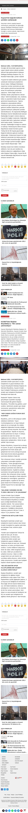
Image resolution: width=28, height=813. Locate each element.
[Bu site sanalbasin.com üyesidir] (18, 777)
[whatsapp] (8, 40)
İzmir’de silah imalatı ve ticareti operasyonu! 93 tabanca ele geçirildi (12, 284)
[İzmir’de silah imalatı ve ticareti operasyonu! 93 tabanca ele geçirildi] (14, 274)
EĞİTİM (3, 756)
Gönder (5, 195)
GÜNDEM (17, 758)
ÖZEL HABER (5, 762)
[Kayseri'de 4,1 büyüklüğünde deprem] (14, 253)
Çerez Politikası (19, 794)
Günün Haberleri (14, 768)
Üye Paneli (12, 766)
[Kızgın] (15, 164)
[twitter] (5, 40)
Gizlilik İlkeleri (6, 797)
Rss (5, 794)
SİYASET (4, 764)
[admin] (7, 789)
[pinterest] (17, 40)
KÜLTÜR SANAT (19, 760)
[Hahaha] (18, 164)
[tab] (4, 173)
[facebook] (2, 40)
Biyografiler (3, 772)
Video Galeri (4, 768)
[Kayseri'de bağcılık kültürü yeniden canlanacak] (14, 51)
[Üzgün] (25, 164)
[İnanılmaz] (22, 164)
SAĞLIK (17, 762)
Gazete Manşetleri (5, 781)
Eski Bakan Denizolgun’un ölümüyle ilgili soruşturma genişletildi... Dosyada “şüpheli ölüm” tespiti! (14, 221)
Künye (8, 794)
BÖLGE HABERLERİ (11, 9)
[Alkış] (5, 164)
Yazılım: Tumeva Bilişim (13, 806)
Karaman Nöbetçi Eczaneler (17, 797)
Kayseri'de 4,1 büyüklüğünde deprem (11, 263)
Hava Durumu (4, 779)
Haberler (4, 9)
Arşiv (11, 770)
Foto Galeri (3, 766)
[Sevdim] (8, 164)
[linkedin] (14, 40)
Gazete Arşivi (13, 772)
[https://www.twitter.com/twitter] (5, 789)
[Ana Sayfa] (1, 9)
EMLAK (4, 758)
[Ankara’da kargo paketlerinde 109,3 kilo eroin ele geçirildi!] (14, 232)
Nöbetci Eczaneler (5, 783)
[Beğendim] (2, 164)
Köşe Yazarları (4, 770)
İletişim (12, 794)
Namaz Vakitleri (4, 785)
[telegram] (11, 40)
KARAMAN (4, 760)
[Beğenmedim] (12, 164)
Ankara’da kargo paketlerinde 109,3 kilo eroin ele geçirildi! (13, 242)
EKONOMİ (17, 756)
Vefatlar (2, 774)
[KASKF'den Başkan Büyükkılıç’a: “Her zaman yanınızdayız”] (14, 365)
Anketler (3, 777)
